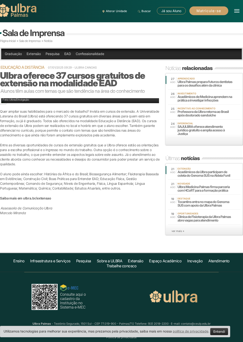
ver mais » (178, 231)
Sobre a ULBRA (109, 261)
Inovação (195, 261)
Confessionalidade (90, 54)
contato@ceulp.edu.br (196, 323)
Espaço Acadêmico (165, 261)
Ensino (18, 261)
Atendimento (219, 261)
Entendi (219, 331)
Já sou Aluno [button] (171, 11)
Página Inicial (7, 41)
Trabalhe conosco (121, 265)
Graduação (13, 54)
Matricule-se (208, 11)
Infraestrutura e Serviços (50, 261)
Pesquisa (53, 54)
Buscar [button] (146, 11)
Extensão (34, 54)
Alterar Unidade (116, 11)
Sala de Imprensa (33, 33)
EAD (67, 54)
